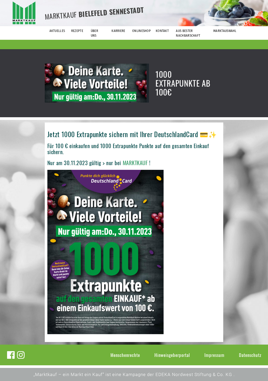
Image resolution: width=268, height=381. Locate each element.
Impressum (214, 355)
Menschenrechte (125, 355)
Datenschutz (250, 355)
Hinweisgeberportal (172, 355)
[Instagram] (20, 355)
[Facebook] (11, 355)
